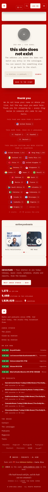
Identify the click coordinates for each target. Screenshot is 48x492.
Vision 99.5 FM (16, 366)
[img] (24, 462)
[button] (39, 241)
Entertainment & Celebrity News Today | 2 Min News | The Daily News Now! (25, 390)
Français (39, 445)
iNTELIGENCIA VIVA (31, 467)
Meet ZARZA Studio (16, 282)
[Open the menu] (44, 6)
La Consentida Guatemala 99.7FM (24, 356)
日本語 (30, 448)
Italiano (21, 448)
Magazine (6, 435)
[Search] (26, 6)
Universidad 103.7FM (18, 361)
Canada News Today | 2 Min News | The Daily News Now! (25, 403)
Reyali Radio (15, 350)
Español (6, 445)
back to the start (24, 82)
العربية (39, 448)
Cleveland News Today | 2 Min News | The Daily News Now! (25, 410)
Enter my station (9, 340)
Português (27, 445)
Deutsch (9, 448)
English (16, 445)
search (38, 74)
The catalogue (8, 427)
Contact (5, 423)
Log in (35, 6)
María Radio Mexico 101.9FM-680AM (25, 372)
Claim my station (9, 336)
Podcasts (6, 431)
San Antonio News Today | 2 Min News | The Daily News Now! (25, 383)
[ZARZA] (4, 6)
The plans (6, 332)
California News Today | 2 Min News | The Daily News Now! (25, 396)
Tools (4, 439)
